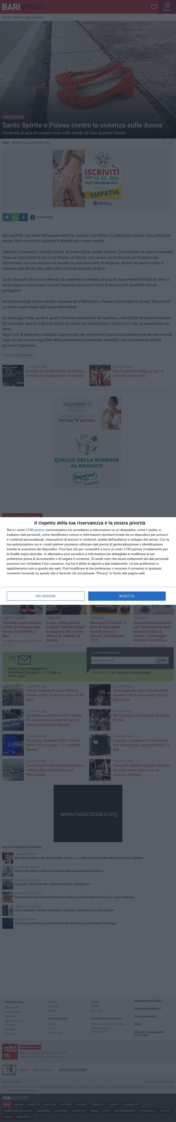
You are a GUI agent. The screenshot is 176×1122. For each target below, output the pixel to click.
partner (39, 529)
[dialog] (88, 561)
